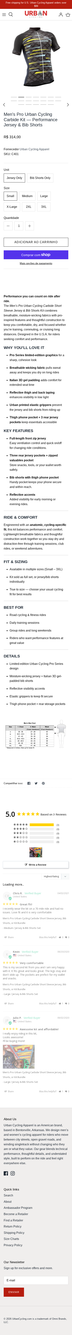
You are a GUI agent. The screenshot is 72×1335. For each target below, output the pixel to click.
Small (10, 196)
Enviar (13, 1292)
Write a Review (37, 864)
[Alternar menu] (4, 14)
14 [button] (58, 101)
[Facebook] (6, 1173)
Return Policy (12, 1226)
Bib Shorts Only (40, 177)
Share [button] (10, 937)
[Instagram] (13, 1173)
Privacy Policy (13, 1245)
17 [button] (36, 104)
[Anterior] (4, 105)
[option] (36, 56)
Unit (6, 169)
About (7, 1201)
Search (8, 1195)
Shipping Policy (14, 1232)
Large (44, 196)
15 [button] (21, 104)
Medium (27, 196)
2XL (28, 206)
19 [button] (50, 104)
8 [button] (14, 101)
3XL (44, 206)
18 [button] (43, 104)
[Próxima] (68, 105)
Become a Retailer (16, 1214)
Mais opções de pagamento (36, 263)
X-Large (12, 206)
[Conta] (60, 14)
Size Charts (11, 1238)
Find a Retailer (13, 1220)
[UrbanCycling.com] (36, 14)
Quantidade (11, 217)
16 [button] (28, 104)
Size (7, 188)
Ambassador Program (18, 1207)
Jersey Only (14, 177)
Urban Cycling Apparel (34, 149)
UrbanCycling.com (22, 1318)
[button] (61, 937)
